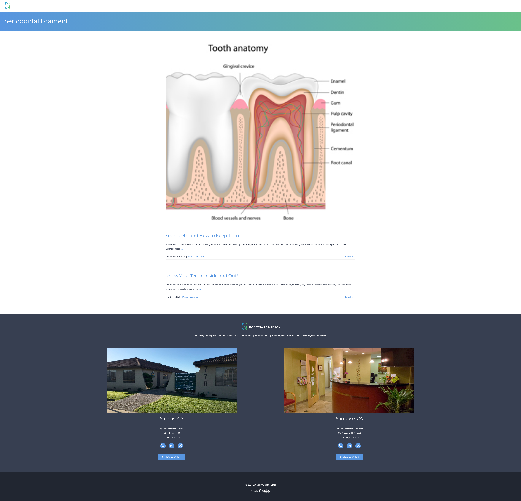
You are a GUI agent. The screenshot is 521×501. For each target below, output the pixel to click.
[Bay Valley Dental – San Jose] (349, 349)
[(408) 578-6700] (340, 445)
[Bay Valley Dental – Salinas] (172, 349)
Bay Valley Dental (261, 484)
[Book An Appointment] (171, 445)
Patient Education (196, 256)
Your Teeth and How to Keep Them (203, 235)
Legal (273, 484)
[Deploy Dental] (264, 491)
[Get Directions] (180, 445)
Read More (350, 256)
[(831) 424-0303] (163, 445)
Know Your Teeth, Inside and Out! (202, 275)
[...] (182, 248)
